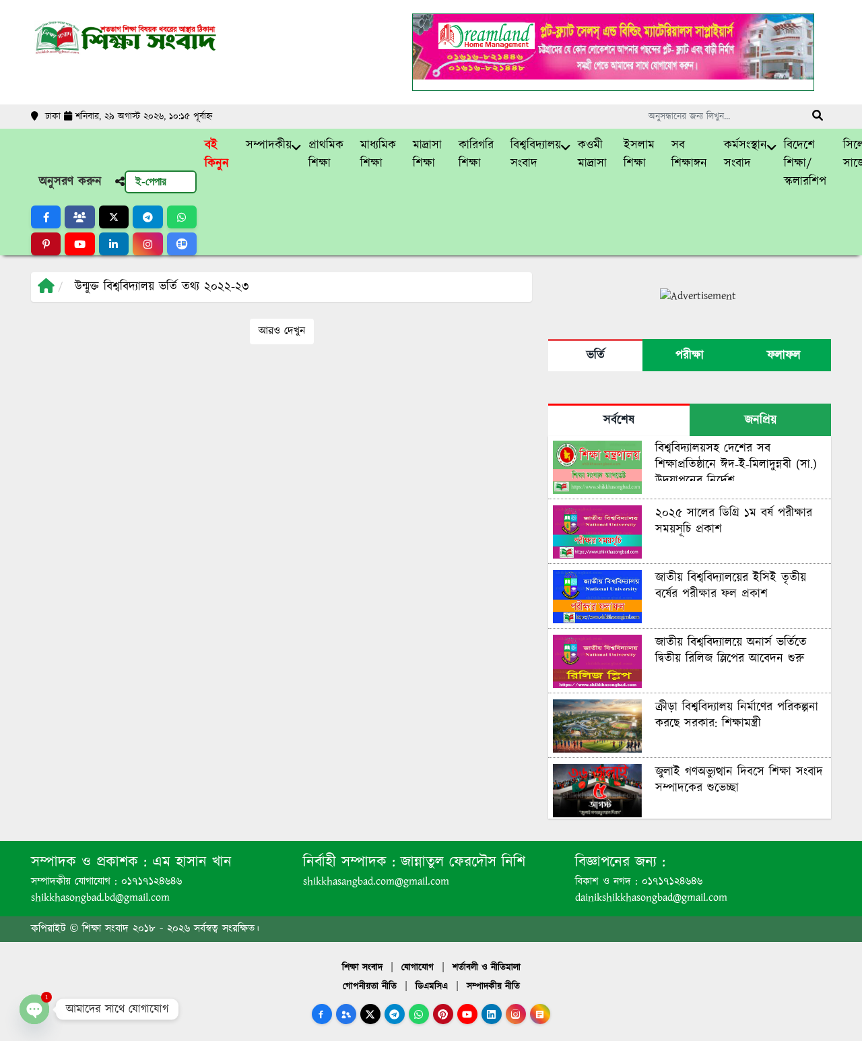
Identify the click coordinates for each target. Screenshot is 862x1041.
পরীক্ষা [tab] (689, 356)
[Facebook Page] (322, 1014)
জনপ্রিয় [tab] (760, 420)
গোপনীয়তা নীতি (370, 986)
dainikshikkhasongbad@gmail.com (651, 898)
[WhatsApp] (419, 1014)
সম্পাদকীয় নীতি (493, 986)
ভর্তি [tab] (596, 356)
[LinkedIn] (492, 1014)
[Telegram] (395, 1014)
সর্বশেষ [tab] (618, 420)
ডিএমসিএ (432, 986)
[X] (370, 1014)
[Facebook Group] (346, 1014)
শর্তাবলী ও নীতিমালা (487, 967)
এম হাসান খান (189, 862)
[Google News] (540, 1014)
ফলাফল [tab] (784, 356)
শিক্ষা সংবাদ (362, 967)
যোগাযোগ (417, 967)
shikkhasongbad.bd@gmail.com (100, 898)
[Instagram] (516, 1014)
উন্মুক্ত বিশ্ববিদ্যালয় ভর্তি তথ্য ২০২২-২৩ (161, 287)
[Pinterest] (443, 1014)
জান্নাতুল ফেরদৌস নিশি (460, 862)
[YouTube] (467, 1014)
